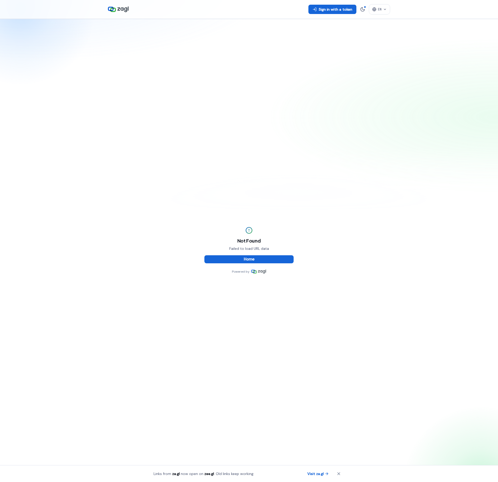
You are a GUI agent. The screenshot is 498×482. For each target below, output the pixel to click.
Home (249, 259)
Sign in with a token (335, 9)
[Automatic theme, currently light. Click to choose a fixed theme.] (362, 9)
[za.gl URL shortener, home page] (118, 9)
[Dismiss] (338, 473)
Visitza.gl (315, 473)
